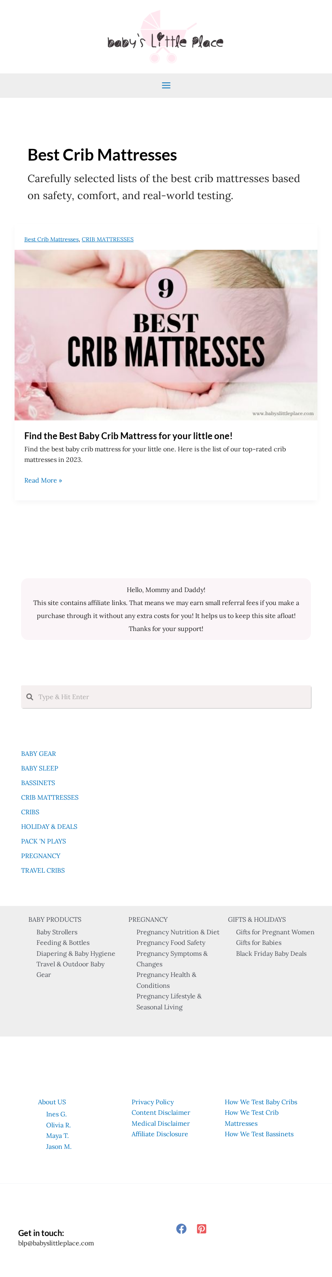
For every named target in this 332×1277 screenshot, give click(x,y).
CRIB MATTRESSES (108, 239)
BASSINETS (38, 783)
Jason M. (59, 1146)
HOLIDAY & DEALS (49, 826)
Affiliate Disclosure (160, 1134)
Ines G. (56, 1114)
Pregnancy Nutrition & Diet (177, 932)
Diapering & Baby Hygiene (75, 953)
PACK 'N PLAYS (43, 841)
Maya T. (57, 1135)
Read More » (43, 480)
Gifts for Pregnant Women (275, 932)
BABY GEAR (38, 753)
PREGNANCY (40, 856)
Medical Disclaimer (161, 1123)
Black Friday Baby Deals (271, 953)
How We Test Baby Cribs (261, 1102)
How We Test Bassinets (259, 1134)
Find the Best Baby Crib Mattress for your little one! (128, 435)
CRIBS (30, 812)
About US (52, 1102)
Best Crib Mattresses (51, 239)
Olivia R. (58, 1125)
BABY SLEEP (39, 768)
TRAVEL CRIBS (43, 870)
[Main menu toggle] (166, 85)
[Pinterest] (201, 1228)
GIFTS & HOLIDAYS (257, 919)
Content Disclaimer (161, 1112)
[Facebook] (181, 1228)
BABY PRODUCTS (54, 919)
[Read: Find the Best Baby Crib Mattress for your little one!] (166, 334)
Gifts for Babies (258, 942)
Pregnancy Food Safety (170, 942)
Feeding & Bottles (62, 942)
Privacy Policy (153, 1102)
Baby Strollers (56, 932)
